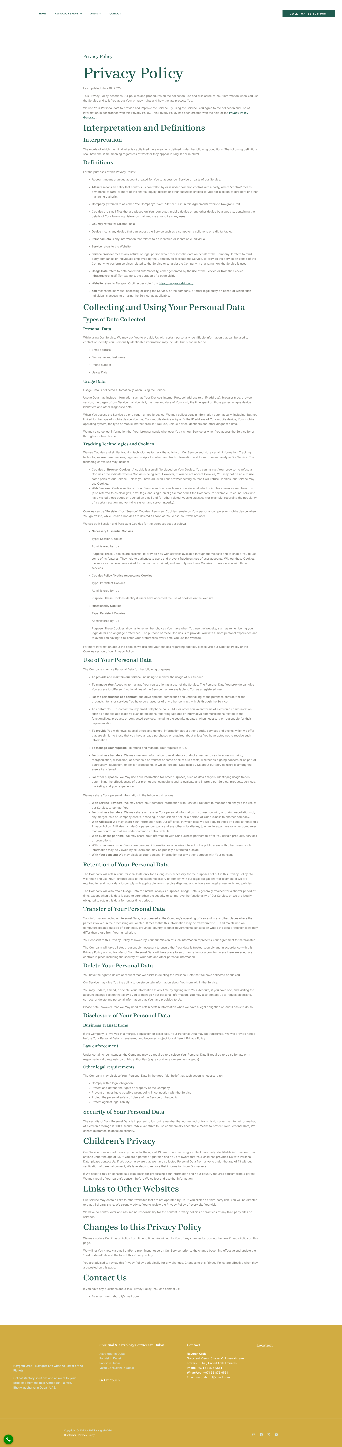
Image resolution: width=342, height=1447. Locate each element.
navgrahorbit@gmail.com (213, 1377)
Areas (94, 13)
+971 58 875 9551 (209, 1368)
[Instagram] (251, 13)
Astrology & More (67, 13)
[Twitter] (266, 13)
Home (42, 13)
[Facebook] (258, 13)
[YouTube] (274, 13)
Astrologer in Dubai (112, 1353)
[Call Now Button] (8, 1439)
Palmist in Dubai (110, 1358)
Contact (115, 13)
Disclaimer (70, 1434)
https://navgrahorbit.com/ (176, 283)
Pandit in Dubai (109, 1363)
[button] (80, 13)
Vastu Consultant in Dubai (116, 1368)
